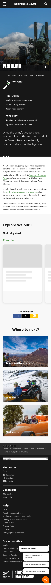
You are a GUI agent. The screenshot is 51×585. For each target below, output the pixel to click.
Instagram (10, 475)
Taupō (29, 125)
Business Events (10, 555)
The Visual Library (10, 548)
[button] (4, 4)
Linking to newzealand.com (15, 519)
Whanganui (32, 120)
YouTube (9, 481)
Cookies (6, 529)
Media (5, 545)
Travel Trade (8, 552)
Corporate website (11, 558)
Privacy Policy (9, 526)
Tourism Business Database (15, 561)
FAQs (5, 509)
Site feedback (8, 494)
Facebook (10, 478)
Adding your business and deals (17, 516)
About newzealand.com (13, 513)
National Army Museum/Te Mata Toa (22, 192)
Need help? (8, 497)
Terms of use (8, 523)
